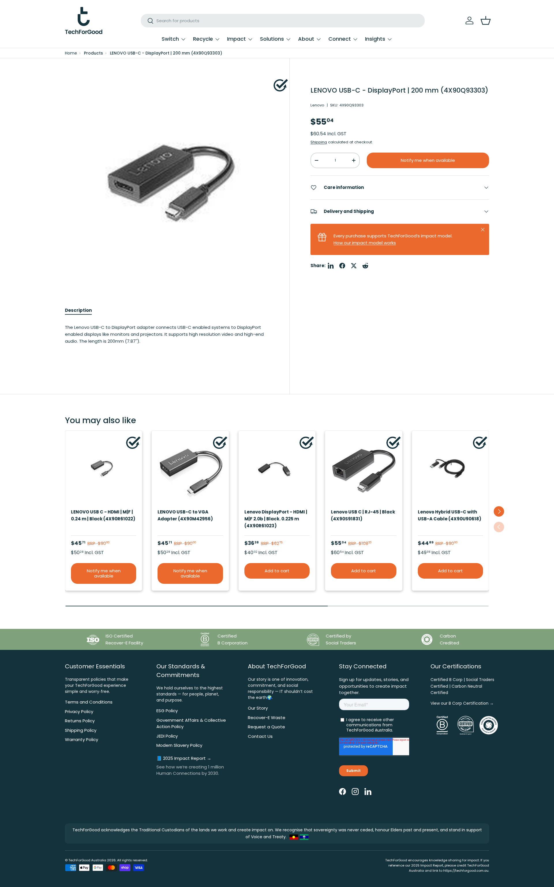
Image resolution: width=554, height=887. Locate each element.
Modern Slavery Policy (179, 745)
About (306, 38)
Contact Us (260, 736)
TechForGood (79, 860)
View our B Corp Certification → (462, 703)
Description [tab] (78, 310)
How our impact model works (365, 243)
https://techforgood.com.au (466, 870)
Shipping (318, 142)
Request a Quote (266, 727)
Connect (339, 38)
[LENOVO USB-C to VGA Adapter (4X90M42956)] (190, 469)
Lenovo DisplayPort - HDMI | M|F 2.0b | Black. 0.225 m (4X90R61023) (275, 519)
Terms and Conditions (89, 702)
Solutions (272, 38)
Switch (170, 38)
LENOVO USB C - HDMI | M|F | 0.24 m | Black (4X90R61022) (103, 515)
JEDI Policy (167, 736)
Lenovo (317, 105)
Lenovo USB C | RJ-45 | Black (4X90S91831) (363, 515)
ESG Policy (167, 711)
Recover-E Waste (266, 718)
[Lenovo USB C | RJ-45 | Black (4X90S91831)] (363, 469)
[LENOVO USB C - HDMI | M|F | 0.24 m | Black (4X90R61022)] (103, 469)
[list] (166, 180)
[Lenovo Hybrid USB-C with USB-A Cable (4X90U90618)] (450, 469)
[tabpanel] (167, 340)
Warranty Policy (81, 739)
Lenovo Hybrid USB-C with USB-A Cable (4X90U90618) (449, 515)
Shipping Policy (80, 730)
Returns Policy (80, 721)
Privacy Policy (79, 711)
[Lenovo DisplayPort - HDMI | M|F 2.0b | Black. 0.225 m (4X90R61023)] (277, 469)
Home (71, 53)
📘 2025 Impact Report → (183, 758)
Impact (236, 38)
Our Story (258, 708)
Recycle (203, 38)
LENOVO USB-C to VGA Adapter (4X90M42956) (185, 515)
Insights (375, 38)
